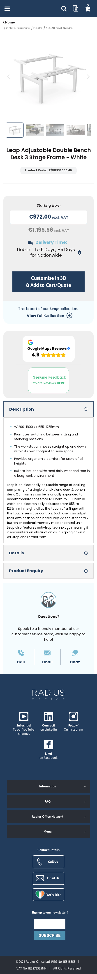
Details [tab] (16, 553)
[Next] (88, 76)
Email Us (53, 878)
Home (10, 22)
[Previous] (9, 76)
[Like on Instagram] (73, 721)
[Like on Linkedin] (48, 721)
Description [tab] (21, 409)
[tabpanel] (48, 480)
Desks (37, 28)
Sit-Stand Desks (59, 28)
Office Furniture (18, 28)
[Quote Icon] (75, 8)
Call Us (53, 861)
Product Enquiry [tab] (26, 571)
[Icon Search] (64, 9)
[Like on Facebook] (48, 750)
